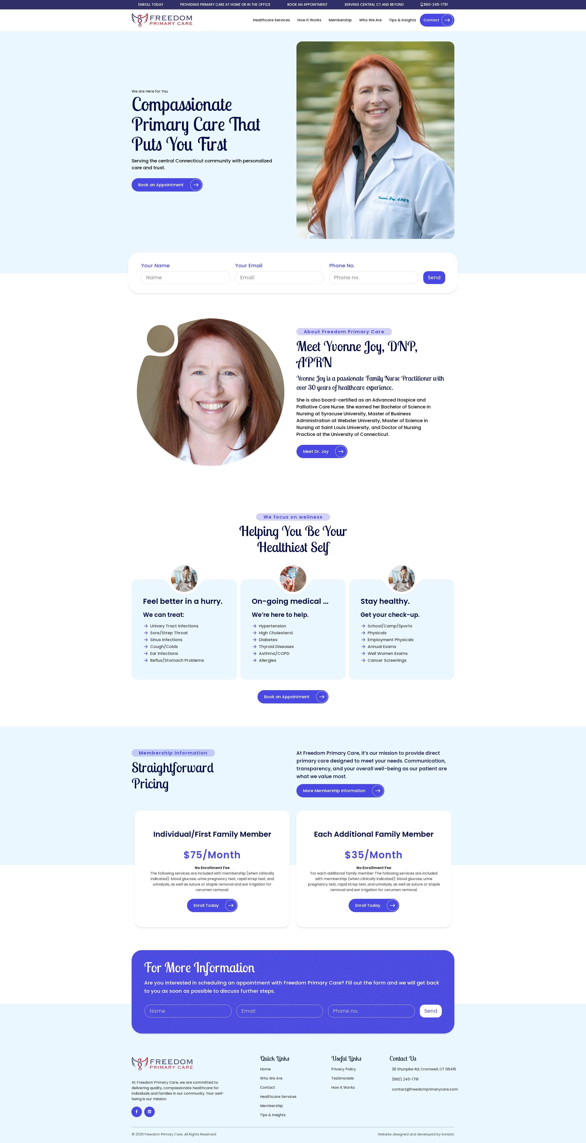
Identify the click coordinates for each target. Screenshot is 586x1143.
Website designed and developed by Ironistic (416, 1134)
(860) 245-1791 (405, 1079)
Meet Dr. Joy (315, 451)
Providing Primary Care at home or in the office (225, 4)
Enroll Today (150, 4)
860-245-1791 (435, 4)
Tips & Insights (402, 20)
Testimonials (342, 1078)
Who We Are (370, 20)
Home (265, 1069)
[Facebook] (137, 1112)
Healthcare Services (271, 20)
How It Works (309, 20)
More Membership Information (334, 790)
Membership (340, 20)
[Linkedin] (149, 1112)
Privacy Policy (343, 1069)
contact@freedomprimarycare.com (425, 1089)
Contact (431, 20)
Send (434, 277)
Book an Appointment (307, 4)
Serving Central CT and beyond (374, 4)
